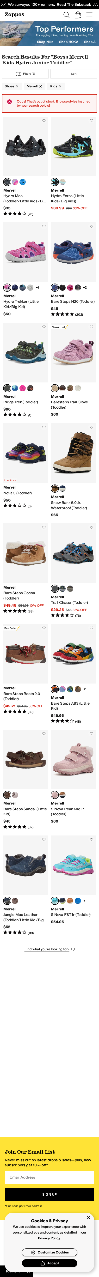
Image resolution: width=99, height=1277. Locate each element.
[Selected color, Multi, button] (55, 689)
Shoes (9, 86)
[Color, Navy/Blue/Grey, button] (15, 287)
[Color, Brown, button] (62, 388)
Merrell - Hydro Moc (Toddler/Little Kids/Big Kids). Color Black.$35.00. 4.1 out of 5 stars (25, 167)
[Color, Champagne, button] (78, 388)
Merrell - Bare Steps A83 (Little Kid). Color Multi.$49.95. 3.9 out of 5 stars (73, 674)
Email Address (22, 1177)
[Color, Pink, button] (22, 388)
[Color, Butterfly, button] (70, 287)
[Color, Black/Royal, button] (78, 287)
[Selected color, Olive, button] (7, 388)
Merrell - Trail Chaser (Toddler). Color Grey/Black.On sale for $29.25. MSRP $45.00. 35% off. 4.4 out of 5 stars (73, 570)
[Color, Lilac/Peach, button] (15, 182)
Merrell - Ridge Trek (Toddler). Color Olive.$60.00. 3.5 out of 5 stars (25, 370)
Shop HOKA (68, 42)
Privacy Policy (49, 1238)
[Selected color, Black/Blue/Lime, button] (55, 182)
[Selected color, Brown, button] (7, 795)
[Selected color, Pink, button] (7, 287)
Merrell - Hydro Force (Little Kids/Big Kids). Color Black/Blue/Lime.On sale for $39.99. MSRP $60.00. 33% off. (73, 167)
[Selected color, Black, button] (7, 182)
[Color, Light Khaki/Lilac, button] (62, 182)
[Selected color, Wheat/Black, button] (55, 488)
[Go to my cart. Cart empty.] (78, 15)
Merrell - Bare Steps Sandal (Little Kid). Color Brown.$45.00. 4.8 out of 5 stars (25, 779)
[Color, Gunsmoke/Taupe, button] (78, 689)
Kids (53, 86)
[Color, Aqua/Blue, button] (15, 388)
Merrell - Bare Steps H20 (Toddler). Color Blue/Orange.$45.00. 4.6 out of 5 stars (73, 269)
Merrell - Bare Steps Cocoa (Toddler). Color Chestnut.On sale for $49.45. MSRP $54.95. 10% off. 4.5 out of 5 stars (25, 570)
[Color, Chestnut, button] (70, 901)
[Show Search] (66, 15)
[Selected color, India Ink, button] (7, 901)
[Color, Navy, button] (62, 901)
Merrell (32, 86)
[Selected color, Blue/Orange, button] (55, 287)
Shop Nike (45, 42)
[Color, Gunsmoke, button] (70, 589)
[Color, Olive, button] (70, 388)
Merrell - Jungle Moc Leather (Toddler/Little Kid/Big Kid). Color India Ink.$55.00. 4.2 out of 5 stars (25, 885)
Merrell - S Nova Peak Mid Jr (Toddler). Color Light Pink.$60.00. (73, 779)
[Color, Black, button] (62, 287)
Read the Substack (74, 4)
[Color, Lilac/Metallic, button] (15, 795)
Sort (73, 73)
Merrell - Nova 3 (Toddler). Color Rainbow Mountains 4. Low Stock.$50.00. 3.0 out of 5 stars (25, 470)
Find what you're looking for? (47, 949)
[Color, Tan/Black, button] (62, 795)
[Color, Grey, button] (22, 287)
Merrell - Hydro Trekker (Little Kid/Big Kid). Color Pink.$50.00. (25, 269)
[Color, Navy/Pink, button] (62, 488)
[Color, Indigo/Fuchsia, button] (30, 287)
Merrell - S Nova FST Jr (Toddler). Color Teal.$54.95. (73, 885)
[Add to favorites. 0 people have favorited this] (44, 120)
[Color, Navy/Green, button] (62, 589)
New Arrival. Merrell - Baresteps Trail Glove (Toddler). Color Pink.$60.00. (73, 370)
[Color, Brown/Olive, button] (30, 388)
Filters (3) (29, 73)
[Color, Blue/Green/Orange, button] (22, 182)
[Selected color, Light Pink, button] (55, 795)
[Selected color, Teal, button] (55, 901)
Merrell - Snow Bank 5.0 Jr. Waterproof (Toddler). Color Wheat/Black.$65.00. (73, 470)
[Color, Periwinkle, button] (62, 689)
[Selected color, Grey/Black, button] (55, 589)
